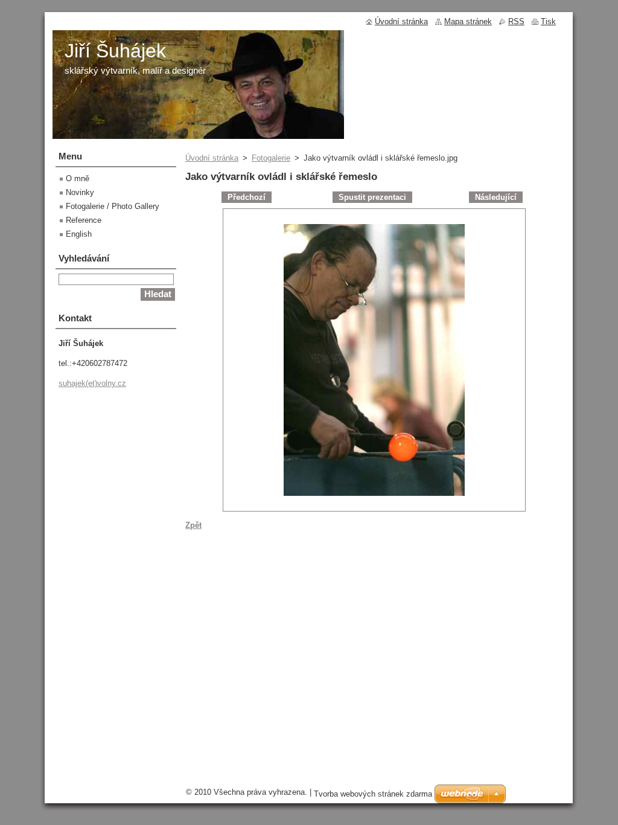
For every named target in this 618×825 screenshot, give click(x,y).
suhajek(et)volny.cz (92, 383)
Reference (83, 220)
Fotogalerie (271, 157)
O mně (77, 178)
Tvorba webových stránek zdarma (373, 793)
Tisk (548, 21)
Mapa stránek (468, 21)
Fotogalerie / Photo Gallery (112, 206)
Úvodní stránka (211, 157)
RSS (516, 21)
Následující (496, 197)
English (79, 234)
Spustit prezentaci (372, 197)
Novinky (80, 192)
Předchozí (247, 197)
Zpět (193, 525)
